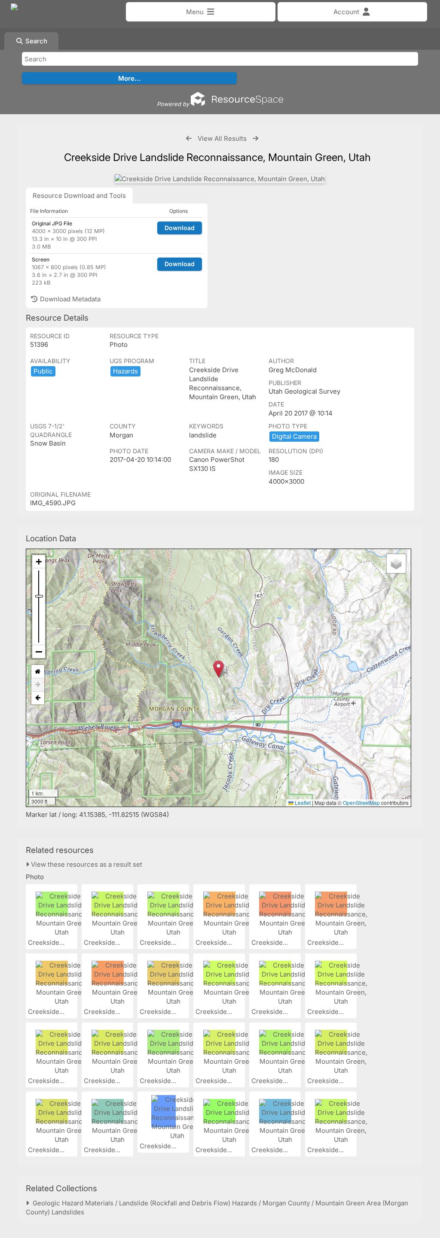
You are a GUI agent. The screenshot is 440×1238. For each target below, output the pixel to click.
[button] (218, 669)
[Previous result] (188, 138)
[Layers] (396, 563)
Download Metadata (69, 299)
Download (180, 227)
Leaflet (302, 802)
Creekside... (47, 942)
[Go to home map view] (37, 671)
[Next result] (255, 138)
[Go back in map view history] (37, 698)
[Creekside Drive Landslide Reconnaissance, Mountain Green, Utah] (220, 178)
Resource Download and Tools (79, 195)
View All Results (222, 138)
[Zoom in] (38, 561)
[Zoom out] (38, 651)
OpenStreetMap (361, 802)
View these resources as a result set (85, 864)
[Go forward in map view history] (37, 685)
